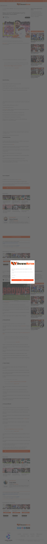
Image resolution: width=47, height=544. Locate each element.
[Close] (36, 261)
